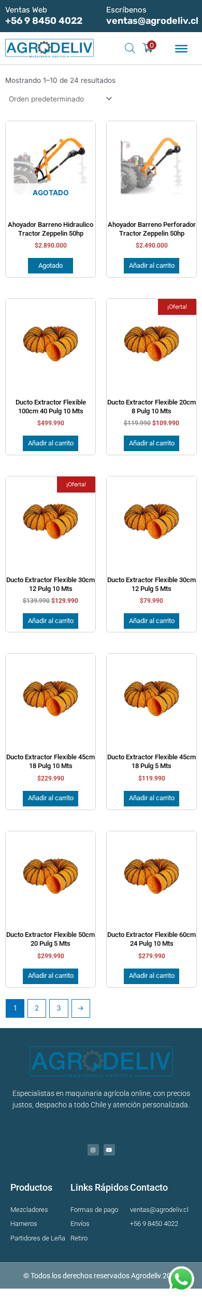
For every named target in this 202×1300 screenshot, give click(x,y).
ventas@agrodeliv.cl (152, 20)
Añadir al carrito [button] (152, 265)
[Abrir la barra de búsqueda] (130, 48)
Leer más (50, 265)
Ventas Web (26, 10)
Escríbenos (126, 10)
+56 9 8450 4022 (43, 20)
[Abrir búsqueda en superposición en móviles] (126, 48)
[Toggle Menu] (181, 48)
